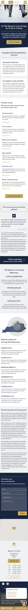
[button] (14, 528)
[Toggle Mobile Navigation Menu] (25, 2)
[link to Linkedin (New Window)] (7, 584)
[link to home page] (14, 2)
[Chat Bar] (14, 608)
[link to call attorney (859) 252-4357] (2, 2)
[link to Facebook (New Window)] (3, 584)
